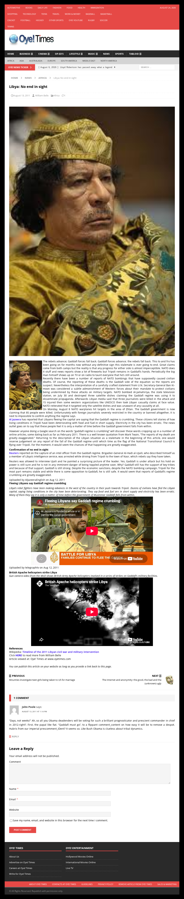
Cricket (11, 20)
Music (91, 53)
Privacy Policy (105, 884)
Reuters (14, 453)
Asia (22, 60)
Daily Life (42, 7)
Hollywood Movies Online (79, 856)
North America (109, 60)
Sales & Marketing (167, 884)
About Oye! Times (38, 884)
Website (14, 809)
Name (13, 789)
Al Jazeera (15, 419)
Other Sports (56, 20)
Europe (52, 60)
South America (69, 60)
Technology (29, 14)
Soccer (103, 20)
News (106, 53)
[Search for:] (157, 67)
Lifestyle (74, 53)
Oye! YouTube (76, 20)
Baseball (90, 14)
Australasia (35, 60)
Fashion (57, 7)
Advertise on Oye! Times (22, 862)
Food (69, 7)
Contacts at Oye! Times (64, 884)
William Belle (42, 95)
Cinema (42, 53)
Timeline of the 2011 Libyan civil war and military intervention (60, 652)
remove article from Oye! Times (135, 884)
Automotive (13, 7)
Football (25, 20)
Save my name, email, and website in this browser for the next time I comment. (60, 820)
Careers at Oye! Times (20, 868)
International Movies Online (81, 862)
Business (25, 53)
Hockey (40, 20)
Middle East (88, 60)
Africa (10, 60)
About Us (14, 856)
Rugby (91, 20)
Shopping (12, 14)
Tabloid (134, 53)
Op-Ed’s (59, 53)
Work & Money (72, 14)
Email (13, 799)
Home (10, 53)
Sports (119, 53)
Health (81, 7)
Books (29, 7)
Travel (55, 14)
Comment (15, 761)
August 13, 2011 (21, 95)
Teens (44, 14)
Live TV (69, 868)
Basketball (106, 14)
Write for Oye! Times (20, 873)
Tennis (10, 26)
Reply (15, 736)
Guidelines (87, 884)
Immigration (97, 7)
